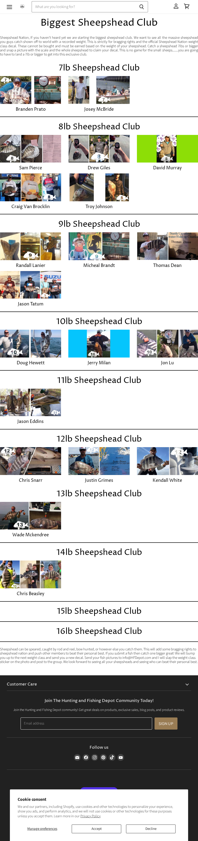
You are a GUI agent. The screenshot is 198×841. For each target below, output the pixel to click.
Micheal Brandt (99, 266)
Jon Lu (167, 363)
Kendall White (167, 480)
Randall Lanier (30, 266)
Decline (150, 828)
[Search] (141, 6)
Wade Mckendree (30, 535)
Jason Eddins (30, 422)
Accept (97, 828)
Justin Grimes (99, 480)
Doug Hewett (31, 363)
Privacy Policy (90, 816)
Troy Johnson (99, 207)
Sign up (166, 723)
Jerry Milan (99, 363)
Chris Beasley (30, 594)
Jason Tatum (30, 304)
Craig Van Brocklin (30, 207)
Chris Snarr (30, 480)
